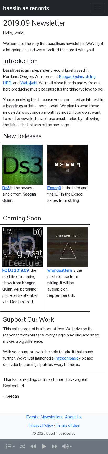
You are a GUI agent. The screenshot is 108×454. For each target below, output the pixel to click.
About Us (73, 417)
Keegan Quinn (71, 76)
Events (32, 417)
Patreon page (66, 358)
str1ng (90, 76)
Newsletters (52, 417)
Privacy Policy (41, 425)
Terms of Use (67, 425)
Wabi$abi (28, 83)
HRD (7, 83)
